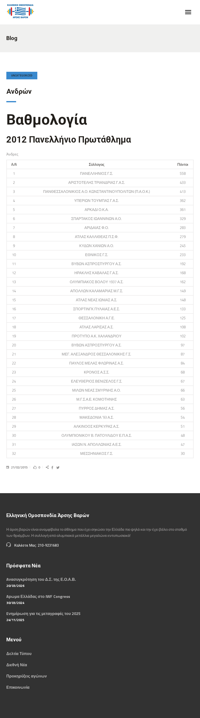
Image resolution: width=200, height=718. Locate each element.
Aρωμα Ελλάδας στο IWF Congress (38, 596)
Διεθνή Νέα (16, 665)
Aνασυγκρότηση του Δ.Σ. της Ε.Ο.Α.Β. (41, 579)
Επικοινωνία (18, 687)
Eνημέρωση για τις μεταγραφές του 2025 (43, 613)
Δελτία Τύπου (18, 653)
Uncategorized (21, 75)
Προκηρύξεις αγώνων (26, 676)
